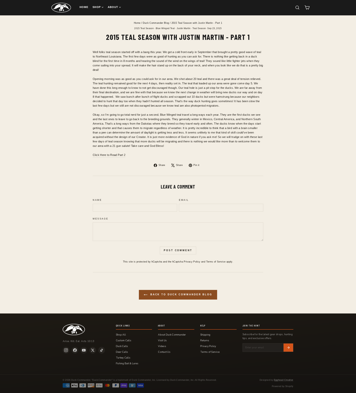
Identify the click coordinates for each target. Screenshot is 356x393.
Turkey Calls (123, 357)
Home (84, 7)
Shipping (205, 334)
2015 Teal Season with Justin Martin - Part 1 (197, 23)
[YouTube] (83, 350)
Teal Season (199, 28)
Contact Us (164, 352)
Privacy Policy (192, 261)
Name (97, 200)
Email (184, 200)
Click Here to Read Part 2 (109, 154)
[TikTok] (101, 350)
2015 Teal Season (144, 28)
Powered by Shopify (282, 386)
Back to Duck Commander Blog (180, 294)
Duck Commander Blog (156, 23)
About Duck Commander (172, 334)
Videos (162, 346)
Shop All (121, 334)
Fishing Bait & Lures (127, 363)
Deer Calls (122, 352)
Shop (97, 7)
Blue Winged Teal (165, 28)
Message (100, 218)
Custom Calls (123, 340)
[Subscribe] (288, 347)
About (113, 7)
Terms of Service (216, 261)
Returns (204, 340)
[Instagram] (66, 350)
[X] (92, 350)
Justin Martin (183, 28)
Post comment (178, 250)
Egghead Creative (283, 380)
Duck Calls (122, 346)
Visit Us (162, 340)
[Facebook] (75, 350)
